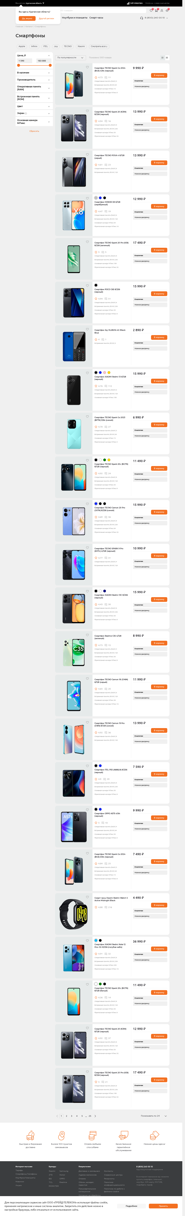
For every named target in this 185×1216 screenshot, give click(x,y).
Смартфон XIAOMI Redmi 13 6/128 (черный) (110, 378)
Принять (163, 1206)
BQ (50, 1179)
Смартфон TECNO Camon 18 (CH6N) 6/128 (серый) (111, 680)
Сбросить (34, 131)
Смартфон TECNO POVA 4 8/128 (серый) (109, 156)
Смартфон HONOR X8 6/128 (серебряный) (107, 203)
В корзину (159, 75)
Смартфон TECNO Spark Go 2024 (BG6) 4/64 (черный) (109, 69)
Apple (22, 46)
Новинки (20, 1182)
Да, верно (27, 18)
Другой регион (46, 18)
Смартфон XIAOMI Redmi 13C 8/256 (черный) (111, 596)
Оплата (82, 1179)
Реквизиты (109, 1179)
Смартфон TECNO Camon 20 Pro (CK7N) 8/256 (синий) (109, 509)
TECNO (68, 46)
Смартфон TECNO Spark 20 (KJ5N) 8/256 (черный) (110, 113)
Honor (62, 1175)
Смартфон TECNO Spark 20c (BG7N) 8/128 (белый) (111, 989)
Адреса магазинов (87, 1175)
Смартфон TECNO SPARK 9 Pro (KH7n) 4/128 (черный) (108, 549)
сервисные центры (162, 3)
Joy (56, 46)
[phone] (167, 18)
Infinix (34, 46)
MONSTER (54, 1186)
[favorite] (88, 68)
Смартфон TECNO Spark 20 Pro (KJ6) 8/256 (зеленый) (111, 244)
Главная (19, 26)
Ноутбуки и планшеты (74, 17)
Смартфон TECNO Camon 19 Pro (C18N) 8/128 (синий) (109, 724)
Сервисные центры (113, 1175)
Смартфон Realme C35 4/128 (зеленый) (107, 637)
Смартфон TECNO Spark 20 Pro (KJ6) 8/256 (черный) (111, 1074)
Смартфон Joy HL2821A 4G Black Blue (109, 331)
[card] (162, 57)
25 (90, 1116)
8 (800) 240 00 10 (155, 18)
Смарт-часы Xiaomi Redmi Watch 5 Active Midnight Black (111, 899)
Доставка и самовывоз (89, 1171)
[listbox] (34, 3)
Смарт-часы (96, 17)
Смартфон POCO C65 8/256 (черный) (107, 290)
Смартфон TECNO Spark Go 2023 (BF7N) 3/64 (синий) (109, 418)
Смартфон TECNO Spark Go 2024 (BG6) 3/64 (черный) (109, 855)
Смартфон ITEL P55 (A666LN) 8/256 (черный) (110, 771)
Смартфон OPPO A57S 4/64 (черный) (107, 814)
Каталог (29, 26)
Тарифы (19, 1170)
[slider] (18, 65)
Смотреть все (98, 46)
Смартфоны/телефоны (26, 1174)
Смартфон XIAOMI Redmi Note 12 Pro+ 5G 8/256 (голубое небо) (110, 945)
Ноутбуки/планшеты (25, 1178)
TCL (51, 1182)
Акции (19, 1185)
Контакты (108, 1171)
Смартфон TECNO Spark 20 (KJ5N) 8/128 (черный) (110, 1030)
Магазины (149, 3)
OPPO (62, 1179)
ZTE (51, 1175)
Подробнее (131, 1206)
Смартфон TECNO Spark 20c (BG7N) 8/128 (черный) (111, 465)
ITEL (45, 46)
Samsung (63, 1171)
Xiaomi (81, 46)
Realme (63, 1182)
